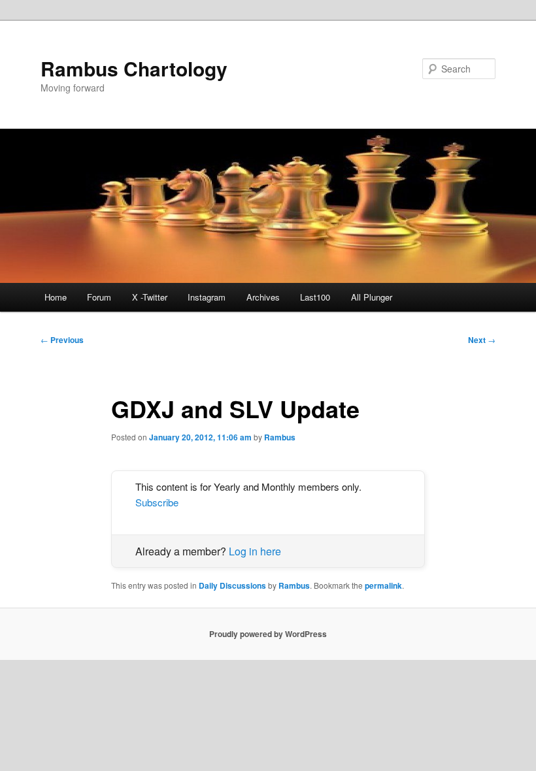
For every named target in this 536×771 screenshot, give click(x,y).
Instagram (207, 297)
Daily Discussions (232, 585)
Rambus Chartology (134, 68)
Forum (99, 297)
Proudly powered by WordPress (268, 634)
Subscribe (156, 502)
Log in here (255, 551)
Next (481, 340)
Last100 (315, 297)
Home (55, 297)
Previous (62, 340)
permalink (383, 585)
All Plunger (371, 297)
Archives (263, 297)
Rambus (279, 437)
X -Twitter (149, 297)
